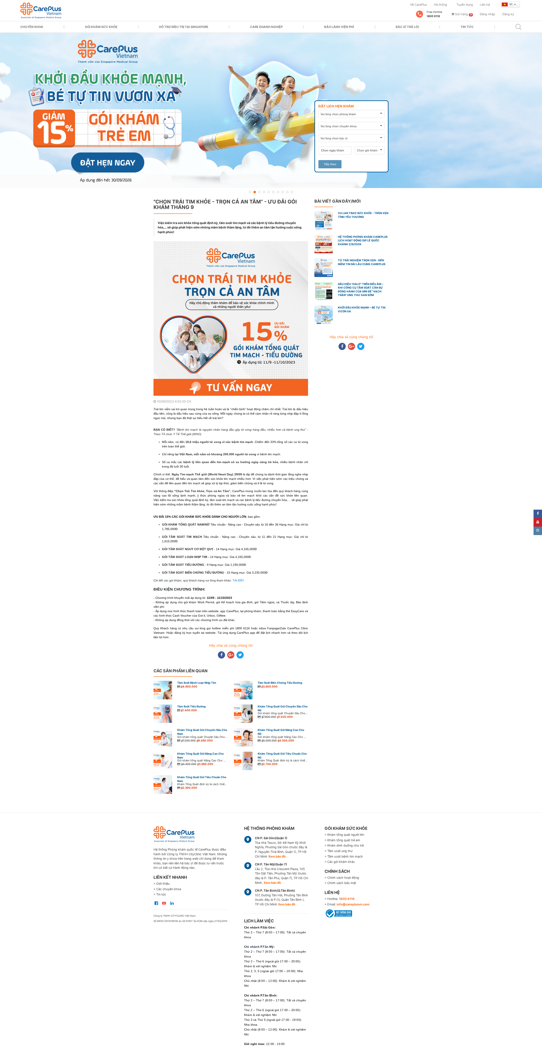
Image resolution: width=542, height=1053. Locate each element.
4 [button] (264, 192)
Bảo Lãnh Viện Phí (339, 27)
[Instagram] (538, 531)
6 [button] (273, 192)
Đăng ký (508, 14)
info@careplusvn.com (353, 904)
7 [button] (278, 192)
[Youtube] (538, 522)
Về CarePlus (418, 4)
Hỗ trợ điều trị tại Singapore (183, 27)
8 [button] (282, 192)
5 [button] (268, 192)
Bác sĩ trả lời (407, 27)
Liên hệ (485, 4)
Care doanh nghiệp (266, 27)
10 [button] (292, 192)
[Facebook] (538, 514)
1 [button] (250, 192)
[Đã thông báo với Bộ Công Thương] (338, 912)
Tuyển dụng (464, 4)
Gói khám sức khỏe (101, 27)
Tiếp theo (330, 164)
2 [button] (254, 192)
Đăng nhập (487, 14)
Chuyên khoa (31, 27)
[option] (271, 110)
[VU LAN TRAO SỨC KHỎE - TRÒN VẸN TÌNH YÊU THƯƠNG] (271, 110)
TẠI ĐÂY (238, 580)
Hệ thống (440, 4)
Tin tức (467, 27)
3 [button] (259, 192)
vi (511, 4)
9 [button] (287, 192)
